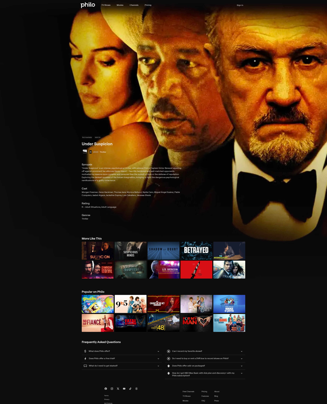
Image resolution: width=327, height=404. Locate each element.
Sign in (240, 5)
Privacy (106, 399)
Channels (134, 5)
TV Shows (105, 5)
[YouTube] (124, 388)
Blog (216, 396)
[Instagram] (111, 388)
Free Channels (188, 391)
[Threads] (136, 388)
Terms (106, 395)
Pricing (148, 5)
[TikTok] (130, 388)
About (216, 391)
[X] (118, 388)
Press (216, 401)
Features (205, 396)
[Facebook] (105, 388)
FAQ (203, 401)
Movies (120, 5)
